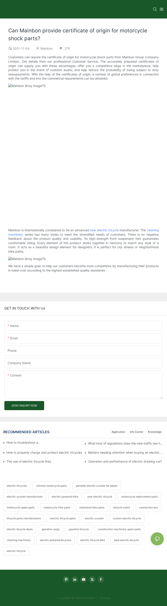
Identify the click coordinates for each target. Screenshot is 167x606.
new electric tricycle (104, 230)
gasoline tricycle (79, 529)
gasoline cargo (51, 529)
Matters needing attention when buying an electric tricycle (126, 452)
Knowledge (155, 431)
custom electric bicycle (127, 518)
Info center (136, 431)
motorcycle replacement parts (139, 496)
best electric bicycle (126, 540)
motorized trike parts (91, 507)
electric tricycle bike (92, 540)
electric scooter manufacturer (25, 496)
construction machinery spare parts (119, 529)
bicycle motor (122, 507)
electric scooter (94, 518)
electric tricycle (16, 551)
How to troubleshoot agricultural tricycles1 (24, 442)
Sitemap (104, 598)
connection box (148, 507)
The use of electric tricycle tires (29, 461)
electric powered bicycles (55, 540)
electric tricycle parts (63, 518)
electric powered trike (65, 496)
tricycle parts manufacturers (24, 518)
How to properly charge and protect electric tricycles (44, 452)
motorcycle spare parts (21, 507)
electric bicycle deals (20, 529)
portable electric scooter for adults (96, 485)
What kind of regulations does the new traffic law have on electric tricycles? (126, 443)
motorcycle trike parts (57, 507)
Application (118, 431)
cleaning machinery (19, 540)
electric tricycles (17, 485)
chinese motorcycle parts (51, 485)
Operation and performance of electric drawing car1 (125, 461)
